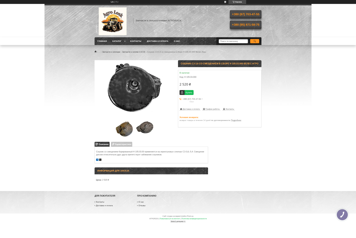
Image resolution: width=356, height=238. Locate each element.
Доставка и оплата (157, 41)
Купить (189, 92)
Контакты (135, 41)
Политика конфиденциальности (194, 219)
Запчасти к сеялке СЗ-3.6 (133, 52)
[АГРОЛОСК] (113, 20)
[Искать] (254, 41)
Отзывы (142, 205)
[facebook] (97, 160)
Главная (102, 41)
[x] (100, 160)
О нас (177, 41)
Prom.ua (190, 216)
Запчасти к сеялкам (111, 52)
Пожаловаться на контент (170, 219)
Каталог (116, 41)
